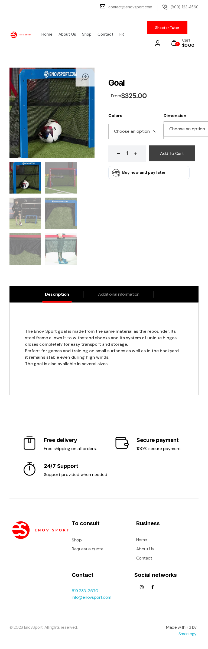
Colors (115, 115)
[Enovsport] (20, 34)
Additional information (118, 294)
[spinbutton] (127, 153)
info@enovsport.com (91, 597)
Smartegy (187, 634)
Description (57, 294)
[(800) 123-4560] (164, 7)
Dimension (175, 115)
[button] (135, 153)
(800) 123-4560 (184, 7)
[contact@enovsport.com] (102, 6)
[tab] (57, 295)
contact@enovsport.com (130, 7)
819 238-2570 (85, 591)
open (85, 77)
